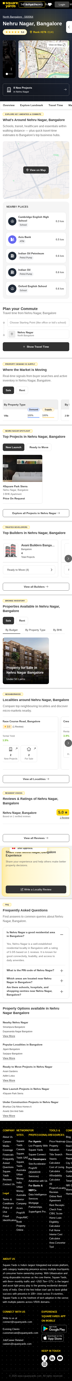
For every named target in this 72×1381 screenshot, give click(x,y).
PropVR (20, 1212)
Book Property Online (20, 1225)
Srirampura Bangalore (14, 1027)
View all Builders (34, 586)
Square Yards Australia (21, 1166)
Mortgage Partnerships (35, 1205)
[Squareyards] (10, 5)
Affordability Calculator (55, 1177)
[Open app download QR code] (69, 27)
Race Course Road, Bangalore (21, 721)
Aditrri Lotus (9, 1076)
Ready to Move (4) (18, 569)
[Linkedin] (52, 1358)
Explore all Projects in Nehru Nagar (34, 513)
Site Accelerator (37, 1163)
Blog (68, 1137)
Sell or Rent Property (32, 4)
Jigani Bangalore (11, 1049)
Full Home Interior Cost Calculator (55, 1234)
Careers (7, 1141)
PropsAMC (22, 1217)
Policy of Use (7, 1209)
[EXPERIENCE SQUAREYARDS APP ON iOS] (53, 1340)
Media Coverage (8, 1148)
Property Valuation (54, 1147)
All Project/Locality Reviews (57, 1188)
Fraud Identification (9, 1218)
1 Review (64, 817)
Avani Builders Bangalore (38, 545)
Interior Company (21, 1201)
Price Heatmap (57, 1141)
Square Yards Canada (20, 1145)
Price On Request (14, 498)
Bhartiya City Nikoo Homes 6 (17, 1106)
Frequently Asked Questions (8, 1163)
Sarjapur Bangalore (13, 1053)
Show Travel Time (38, 346)
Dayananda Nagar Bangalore (17, 1031)
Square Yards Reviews (7, 1175)
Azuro (19, 1208)
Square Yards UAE (22, 1155)
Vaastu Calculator (54, 1160)
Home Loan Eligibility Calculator (55, 1221)
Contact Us (9, 1184)
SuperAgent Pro (37, 1211)
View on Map (38, 170)
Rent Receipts (56, 1205)
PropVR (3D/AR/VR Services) (34, 1172)
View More (9, 1035)
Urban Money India (20, 1178)
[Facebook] (44, 1358)
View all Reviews (34, 838)
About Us (8, 1137)
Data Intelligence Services (38, 1196)
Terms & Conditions (8, 1201)
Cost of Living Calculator (56, 1169)
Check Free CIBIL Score (55, 1211)
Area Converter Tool (57, 1244)
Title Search (55, 1154)
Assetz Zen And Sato (13, 1111)
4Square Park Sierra (13, 1093)
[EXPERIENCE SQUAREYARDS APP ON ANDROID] (54, 1331)
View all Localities (34, 779)
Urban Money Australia (21, 1190)
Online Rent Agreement (55, 1198)
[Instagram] (44, 1364)
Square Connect (37, 1154)
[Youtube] (60, 1358)
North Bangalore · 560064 (18, 16)
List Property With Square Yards (38, 1147)
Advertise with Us (38, 1181)
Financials (8, 1154)
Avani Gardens (10, 1071)
